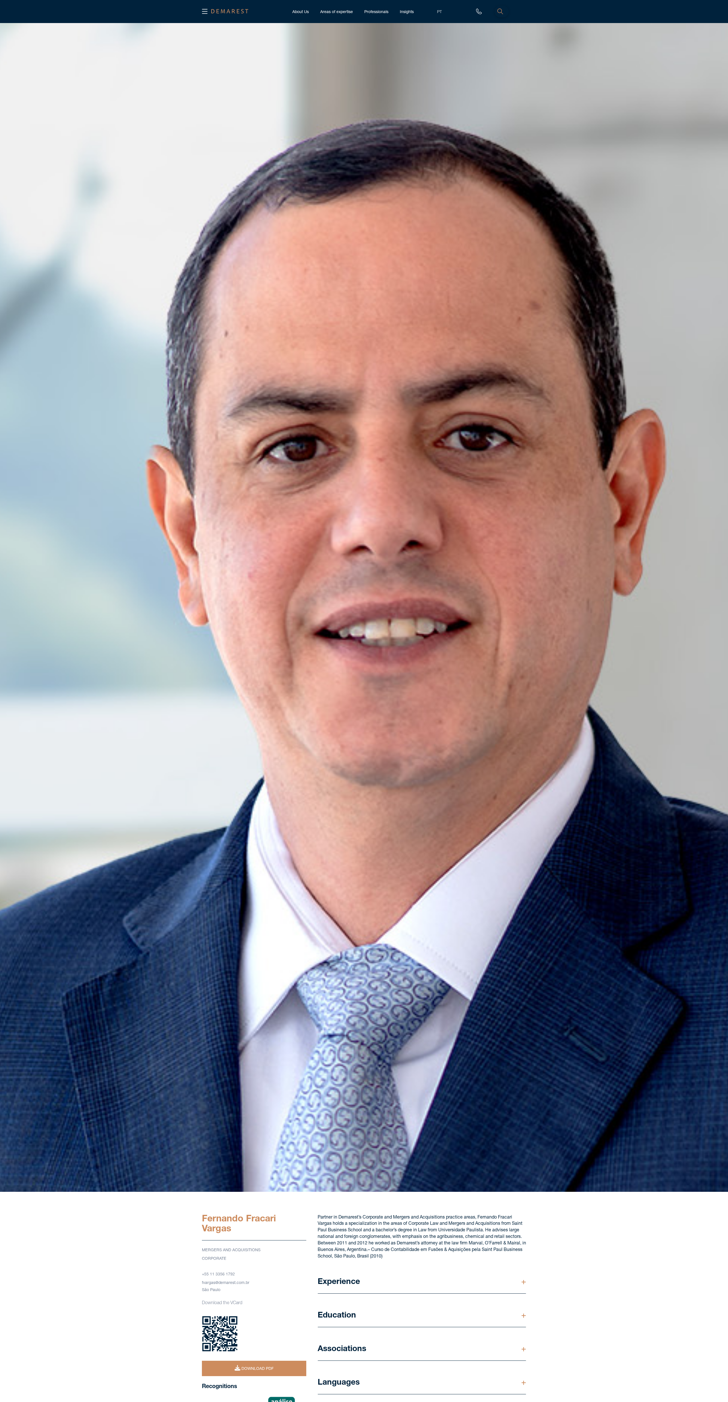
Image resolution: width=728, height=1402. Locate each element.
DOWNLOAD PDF (257, 1369)
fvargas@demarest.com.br (225, 1283)
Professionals (376, 11)
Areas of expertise (336, 11)
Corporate (214, 1259)
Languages (339, 1383)
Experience (339, 1282)
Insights (407, 11)
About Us (300, 11)
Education (337, 1316)
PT (439, 11)
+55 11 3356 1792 (218, 1275)
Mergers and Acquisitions (231, 1250)
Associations (342, 1349)
